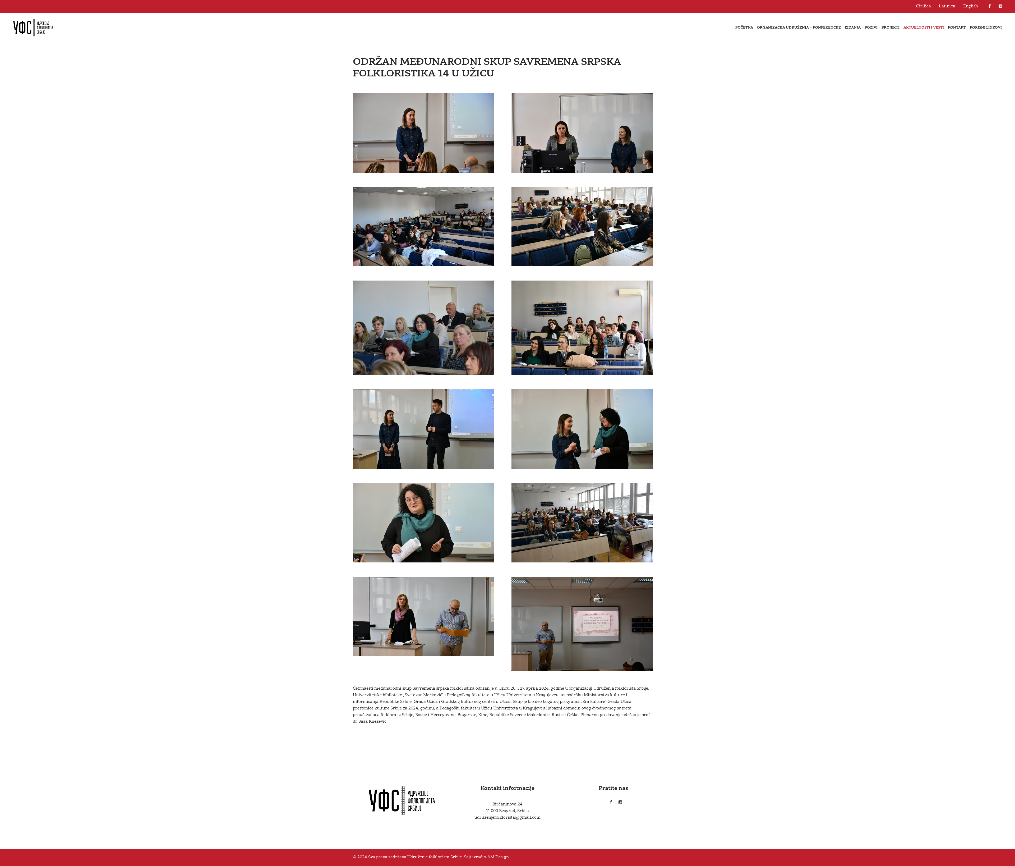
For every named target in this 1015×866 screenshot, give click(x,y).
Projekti (890, 27)
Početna (744, 27)
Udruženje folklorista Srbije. (435, 857)
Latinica (947, 6)
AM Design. (498, 857)
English (970, 6)
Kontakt (957, 27)
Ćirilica (923, 6)
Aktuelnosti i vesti (923, 27)
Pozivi (871, 27)
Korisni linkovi (986, 27)
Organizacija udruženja (783, 27)
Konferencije (827, 27)
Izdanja (853, 27)
